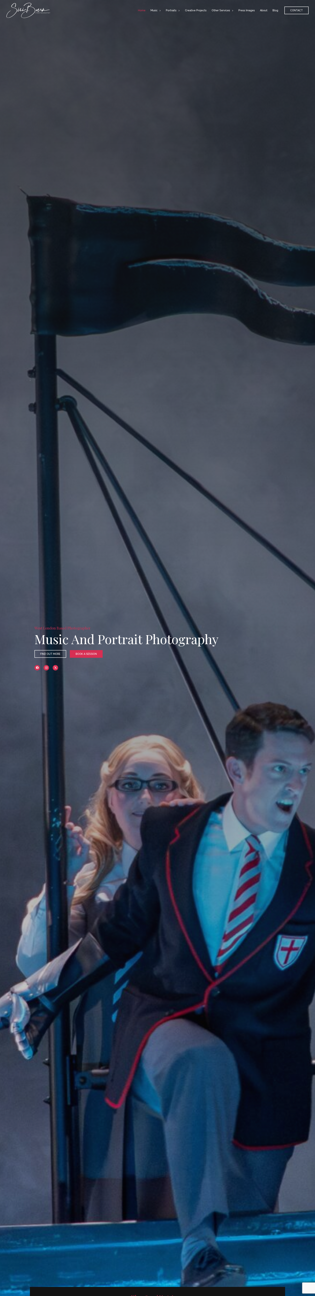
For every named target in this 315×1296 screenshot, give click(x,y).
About (263, 10)
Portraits (171, 10)
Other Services (221, 10)
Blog (275, 10)
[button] (159, 10)
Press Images (246, 10)
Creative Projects (196, 10)
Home (141, 10)
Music (154, 10)
